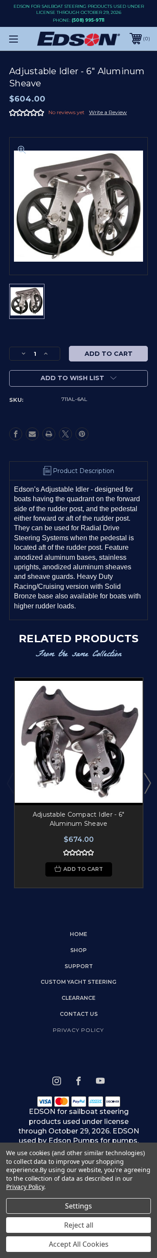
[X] (65, 433)
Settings (78, 1206)
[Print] (48, 433)
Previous (10, 783)
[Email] (32, 433)
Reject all (78, 1225)
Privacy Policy (78, 1030)
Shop (78, 950)
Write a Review (108, 112)
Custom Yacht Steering (78, 982)
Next (147, 783)
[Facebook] (15, 433)
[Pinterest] (82, 433)
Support (79, 966)
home (78, 934)
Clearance (78, 998)
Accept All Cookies (79, 1244)
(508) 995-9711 (88, 20)
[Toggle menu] (23, 39)
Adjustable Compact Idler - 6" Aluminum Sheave (78, 819)
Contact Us (79, 1014)
